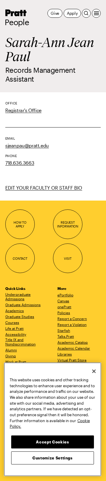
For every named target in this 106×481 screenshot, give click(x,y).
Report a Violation (72, 324)
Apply (72, 13)
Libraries (64, 354)
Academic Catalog (72, 342)
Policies (63, 313)
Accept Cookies (52, 442)
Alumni (11, 350)
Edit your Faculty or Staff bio (43, 188)
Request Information (67, 224)
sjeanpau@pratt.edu (27, 145)
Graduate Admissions (23, 305)
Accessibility (15, 334)
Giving (10, 356)
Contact (20, 258)
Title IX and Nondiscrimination (20, 342)
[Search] (86, 13)
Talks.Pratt (65, 336)
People (17, 22)
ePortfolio (65, 295)
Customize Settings (52, 458)
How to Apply (20, 224)
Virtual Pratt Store (72, 360)
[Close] (93, 371)
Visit (67, 258)
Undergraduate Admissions (18, 296)
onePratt (64, 307)
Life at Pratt (14, 328)
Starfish (63, 330)
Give (55, 13)
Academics (14, 311)
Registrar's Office (23, 110)
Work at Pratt (15, 362)
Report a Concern (72, 319)
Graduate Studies (19, 316)
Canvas (63, 301)
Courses (12, 322)
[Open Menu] (96, 13)
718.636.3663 (19, 163)
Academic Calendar (73, 348)
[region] (52, 419)
